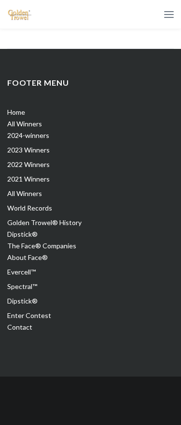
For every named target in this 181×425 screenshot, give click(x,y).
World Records (29, 208)
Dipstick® (22, 234)
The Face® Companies (41, 246)
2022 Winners (28, 164)
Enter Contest (29, 315)
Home (16, 112)
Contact (19, 327)
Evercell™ (21, 272)
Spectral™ (22, 286)
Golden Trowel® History (44, 222)
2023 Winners (28, 150)
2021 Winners (28, 179)
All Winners (24, 124)
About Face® (27, 257)
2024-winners (28, 135)
